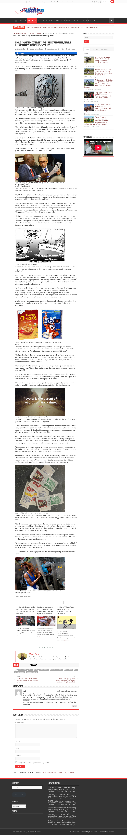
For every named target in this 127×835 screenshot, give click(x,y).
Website (18, 755)
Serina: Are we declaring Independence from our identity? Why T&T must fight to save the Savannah (98, 83)
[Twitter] (96, 2)
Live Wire (60, 21)
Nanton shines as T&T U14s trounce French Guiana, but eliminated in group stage (103, 72)
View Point (32, 21)
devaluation (22, 669)
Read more (21, 637)
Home (64, 2)
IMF (36, 669)
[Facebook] (94, 2)
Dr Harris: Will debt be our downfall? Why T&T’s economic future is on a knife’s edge (45, 610)
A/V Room (71, 21)
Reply (74, 706)
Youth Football (49, 21)
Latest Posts (70, 2)
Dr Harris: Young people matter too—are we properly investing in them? (66, 609)
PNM (76, 669)
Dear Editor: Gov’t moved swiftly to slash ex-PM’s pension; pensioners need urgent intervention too (24, 610)
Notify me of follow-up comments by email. (33, 762)
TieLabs (111, 832)
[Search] (112, 1)
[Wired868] (30, 10)
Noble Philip (21, 49)
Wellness (40, 21)
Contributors (57, 2)
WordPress (93, 832)
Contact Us (49, 2)
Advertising (37, 2)
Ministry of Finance (56, 669)
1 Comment (71, 49)
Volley (23, 21)
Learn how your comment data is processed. (58, 772)
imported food (44, 669)
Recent (86, 50)
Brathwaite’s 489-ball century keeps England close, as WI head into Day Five (27, 679)
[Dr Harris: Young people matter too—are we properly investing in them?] (66, 620)
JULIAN (50, 801)
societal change (20, 672)
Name (18, 741)
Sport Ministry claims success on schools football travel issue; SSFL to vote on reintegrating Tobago (62, 823)
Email (18, 748)
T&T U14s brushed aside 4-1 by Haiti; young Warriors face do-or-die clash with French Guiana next (61, 27)
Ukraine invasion (32, 672)
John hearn (52, 807)
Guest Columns (35, 33)
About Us (31, 2)
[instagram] (100, 2)
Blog (43, 2)
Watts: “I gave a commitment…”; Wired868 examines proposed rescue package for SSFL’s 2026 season (96, 120)
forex (30, 669)
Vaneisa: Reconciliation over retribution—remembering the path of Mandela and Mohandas (98, 108)
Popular (95, 50)
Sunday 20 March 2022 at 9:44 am (67, 691)
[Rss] (92, 2)
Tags (86, 53)
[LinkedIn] (98, 2)
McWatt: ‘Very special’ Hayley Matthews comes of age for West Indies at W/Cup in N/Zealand (65, 679)
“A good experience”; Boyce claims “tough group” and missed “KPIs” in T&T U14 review (97, 60)
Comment (19, 722)
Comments (104, 50)
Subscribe (18, 794)
